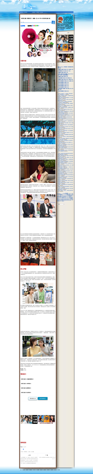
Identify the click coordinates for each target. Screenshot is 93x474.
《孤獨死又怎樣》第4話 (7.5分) (63, 72)
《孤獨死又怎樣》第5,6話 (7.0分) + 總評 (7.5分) (65, 69)
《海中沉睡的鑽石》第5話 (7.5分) (63, 85)
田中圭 (68, 198)
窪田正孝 (67, 199)
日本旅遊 (41, 11)
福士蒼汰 (62, 199)
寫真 (69, 194)
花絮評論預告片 (42, 398)
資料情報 (25, 451)
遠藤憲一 (70, 200)
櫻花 (63, 198)
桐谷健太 (61, 198)
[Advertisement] (46, 100)
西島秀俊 (67, 200)
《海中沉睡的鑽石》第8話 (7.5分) (63, 82)
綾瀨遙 (71, 199)
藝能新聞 (26, 11)
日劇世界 (33, 11)
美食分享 (45, 11)
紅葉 (69, 199)
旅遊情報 (29, 11)
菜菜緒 (65, 200)
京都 (66, 193)
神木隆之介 (59, 199)
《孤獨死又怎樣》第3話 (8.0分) (63, 76)
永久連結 (32, 451)
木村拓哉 (64, 197)
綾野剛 (58, 200)
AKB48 (58, 193)
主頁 (22, 11)
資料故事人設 (33, 398)
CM (64, 193)
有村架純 (59, 197)
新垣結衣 (70, 195)
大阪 (67, 195)
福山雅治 (65, 199)
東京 (70, 197)
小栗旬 (72, 194)
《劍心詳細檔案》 (61, 29)
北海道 (60, 195)
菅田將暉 (61, 200)
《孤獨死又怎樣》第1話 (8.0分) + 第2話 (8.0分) (65, 79)
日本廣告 (37, 11)
